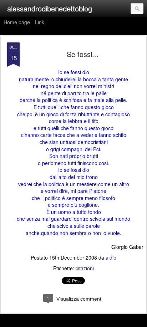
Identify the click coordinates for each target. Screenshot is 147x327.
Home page (17, 22)
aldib (111, 257)
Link (39, 22)
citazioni (85, 268)
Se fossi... (82, 54)
